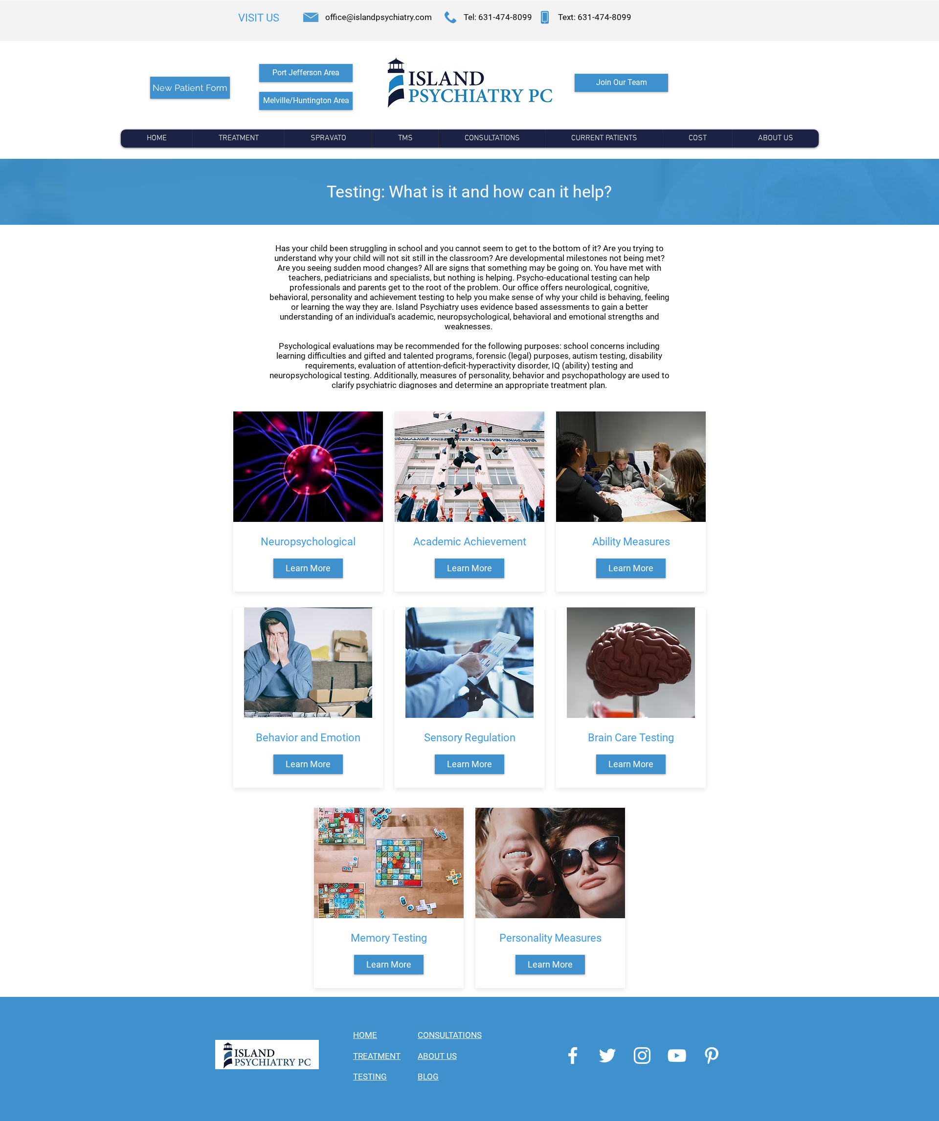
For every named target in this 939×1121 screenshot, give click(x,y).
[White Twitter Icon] (607, 1055)
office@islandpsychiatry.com (378, 17)
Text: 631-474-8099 (594, 17)
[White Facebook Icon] (572, 1055)
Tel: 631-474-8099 (498, 17)
